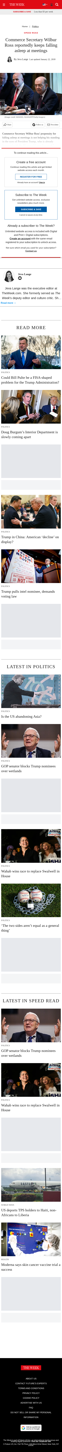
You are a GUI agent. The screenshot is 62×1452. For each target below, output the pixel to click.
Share (9, 125)
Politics (35, 26)
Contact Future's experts (31, 1383)
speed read (31, 33)
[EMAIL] (20, 278)
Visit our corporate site (41, 1441)
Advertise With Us (31, 1403)
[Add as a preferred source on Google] (31, 1428)
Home (25, 26)
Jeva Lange (22, 59)
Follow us (39, 125)
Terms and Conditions (31, 1388)
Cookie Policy (31, 1398)
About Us (31, 1378)
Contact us (31, 251)
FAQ (31, 1407)
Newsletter (54, 125)
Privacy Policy (31, 1393)
